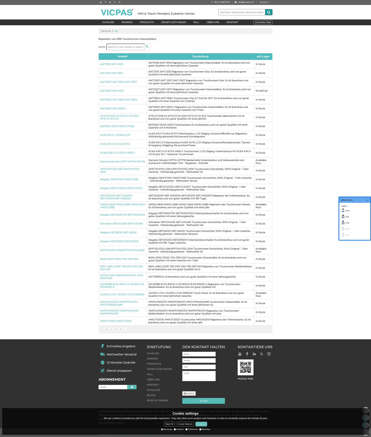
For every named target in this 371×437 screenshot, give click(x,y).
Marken (126, 22)
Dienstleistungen (173, 22)
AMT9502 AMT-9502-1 (113, 108)
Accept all (201, 424)
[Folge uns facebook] (105, 2)
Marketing (206, 429)
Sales (344, 206)
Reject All (169, 424)
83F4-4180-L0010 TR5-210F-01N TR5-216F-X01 (121, 268)
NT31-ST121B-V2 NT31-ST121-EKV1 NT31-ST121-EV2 (119, 117)
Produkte (147, 22)
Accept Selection (185, 424)
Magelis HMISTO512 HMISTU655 (119, 179)
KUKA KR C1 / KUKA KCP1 (115, 135)
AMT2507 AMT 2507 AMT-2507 (118, 82)
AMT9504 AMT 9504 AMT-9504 (118, 99)
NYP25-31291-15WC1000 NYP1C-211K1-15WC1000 (122, 277)
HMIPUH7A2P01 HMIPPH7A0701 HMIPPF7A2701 (119, 312)
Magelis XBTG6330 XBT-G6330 (118, 232)
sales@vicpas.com (246, 2)
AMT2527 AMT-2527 (112, 90)
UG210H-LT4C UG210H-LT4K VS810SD (122, 294)
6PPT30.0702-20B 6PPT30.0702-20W (122, 250)
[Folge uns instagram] (119, 2)
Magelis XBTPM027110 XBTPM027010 (122, 214)
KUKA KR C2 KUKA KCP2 (115, 144)
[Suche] (268, 12)
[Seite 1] (102, 329)
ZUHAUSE (108, 22)
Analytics (180, 429)
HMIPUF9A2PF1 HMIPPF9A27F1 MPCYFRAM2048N (119, 303)
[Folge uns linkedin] (110, 2)
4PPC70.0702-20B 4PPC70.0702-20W (120, 170)
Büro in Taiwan (157, 400)
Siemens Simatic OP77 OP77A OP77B (122, 161)
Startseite (106, 31)
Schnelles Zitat (263, 22)
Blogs (151, 395)
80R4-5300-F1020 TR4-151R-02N (119, 259)
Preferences (193, 429)
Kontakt (233, 22)
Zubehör (190, 393)
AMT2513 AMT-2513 (111, 73)
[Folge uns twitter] (114, 2)
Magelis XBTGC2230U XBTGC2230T (121, 188)
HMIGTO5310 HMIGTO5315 (115, 321)
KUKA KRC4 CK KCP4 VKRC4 (117, 152)
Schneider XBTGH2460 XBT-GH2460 (121, 223)
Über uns (213, 22)
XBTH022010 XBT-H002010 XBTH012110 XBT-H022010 (116, 197)
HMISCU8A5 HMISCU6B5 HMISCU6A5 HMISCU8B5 (122, 206)
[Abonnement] (132, 387)
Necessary (167, 429)
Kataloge (153, 390)
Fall (196, 22)
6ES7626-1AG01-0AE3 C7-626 (117, 126)
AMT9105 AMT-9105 (111, 64)
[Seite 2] (125, 329)
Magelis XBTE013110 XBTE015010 (119, 241)
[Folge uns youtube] (101, 2)
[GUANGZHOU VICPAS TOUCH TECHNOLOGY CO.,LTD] (117, 12)
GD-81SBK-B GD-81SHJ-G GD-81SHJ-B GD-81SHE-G (122, 285)
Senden (204, 401)
